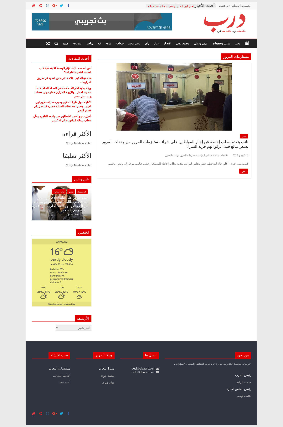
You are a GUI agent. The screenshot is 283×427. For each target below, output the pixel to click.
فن (99, 43)
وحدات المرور (172, 155)
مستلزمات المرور (188, 155)
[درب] (247, 43)
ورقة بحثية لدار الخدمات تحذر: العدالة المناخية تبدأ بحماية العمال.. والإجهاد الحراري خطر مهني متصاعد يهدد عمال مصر (62, 92)
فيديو (66, 43)
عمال (156, 43)
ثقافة (108, 43)
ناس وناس (134, 43)
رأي (147, 43)
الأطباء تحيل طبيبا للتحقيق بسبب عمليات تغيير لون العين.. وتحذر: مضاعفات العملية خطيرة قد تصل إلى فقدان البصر (62, 106)
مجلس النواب (205, 155)
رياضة (89, 43)
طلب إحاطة (219, 155)
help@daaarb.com (144, 372)
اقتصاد (167, 43)
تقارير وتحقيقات (221, 43)
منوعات (77, 43)
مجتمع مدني (182, 43)
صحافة (120, 43)
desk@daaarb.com (143, 368)
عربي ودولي (201, 43)
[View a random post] (48, 43)
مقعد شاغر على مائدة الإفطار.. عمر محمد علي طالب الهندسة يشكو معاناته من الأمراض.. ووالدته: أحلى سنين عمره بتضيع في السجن (60, 204)
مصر (237, 43)
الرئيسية (82, 191)
